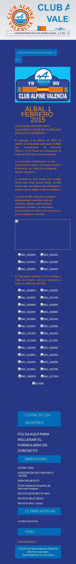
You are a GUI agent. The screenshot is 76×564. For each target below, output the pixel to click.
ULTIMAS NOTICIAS (28, 521)
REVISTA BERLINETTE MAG (34, 493)
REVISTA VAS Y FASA (30, 503)
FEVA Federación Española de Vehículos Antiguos (34, 487)
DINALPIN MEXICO (28, 480)
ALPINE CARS (26, 468)
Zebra (51, 555)
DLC (42, 555)
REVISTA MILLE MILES (31, 498)
